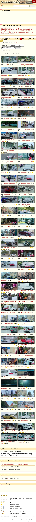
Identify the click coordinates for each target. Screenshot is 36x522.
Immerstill (20, 31)
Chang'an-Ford (8, 139)
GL (13, 290)
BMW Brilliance (5, 97)
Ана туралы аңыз (23, 32)
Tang (24, 118)
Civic (25, 215)
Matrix (26, 399)
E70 (7, 86)
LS (7, 258)
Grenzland (26, 31)
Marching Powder (27, 29)
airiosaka (15, 42)
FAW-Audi (23, 172)
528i (22, 75)
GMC (22, 194)
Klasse (32, 280)
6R (25, 248)
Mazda (3, 280)
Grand (26, 151)
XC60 (22, 442)
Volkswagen (7, 431)
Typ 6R (20, 357)
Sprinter (31, 290)
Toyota (22, 388)
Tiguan (20, 368)
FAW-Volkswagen (8, 183)
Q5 (7, 65)
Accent (7, 237)
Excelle (26, 108)
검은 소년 (3, 28)
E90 (6, 75)
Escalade (27, 129)
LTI (1, 269)
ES (9, 118)
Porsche (23, 344)
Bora (14, 183)
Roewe (2, 356)
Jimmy (25, 194)
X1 (29, 97)
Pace (27, 236)
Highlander (21, 206)
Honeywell (15, 32)
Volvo (19, 442)
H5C (5, 215)
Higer (2, 215)
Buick (5, 108)
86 (25, 388)
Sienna (26, 420)
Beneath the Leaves (7, 32)
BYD (22, 118)
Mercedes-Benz (25, 280)
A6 (26, 172)
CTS (9, 129)
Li (10, 97)
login (8, 478)
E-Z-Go (2, 172)
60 (10, 323)
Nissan (6, 334)
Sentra (26, 334)
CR (8, 226)
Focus (13, 139)
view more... (12, 33)
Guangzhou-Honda (9, 205)
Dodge (5, 150)
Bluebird (3, 163)
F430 (8, 194)
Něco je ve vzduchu (12, 31)
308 (31, 161)
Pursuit (14, 150)
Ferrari (22, 183)
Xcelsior (28, 323)
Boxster (27, 344)
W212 (19, 281)
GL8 (8, 118)
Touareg (10, 441)
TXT (6, 172)
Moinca (20, 66)
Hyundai (3, 237)
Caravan (30, 151)
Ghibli (27, 269)
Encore (8, 108)
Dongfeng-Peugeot (25, 161)
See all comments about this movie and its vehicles (15, 464)
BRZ (23, 377)
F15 (26, 86)
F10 (25, 75)
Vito (10, 312)
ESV (32, 129)
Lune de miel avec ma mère (15, 29)
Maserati (23, 269)
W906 (2, 303)
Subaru (20, 377)
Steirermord (4, 29)
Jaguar (23, 236)
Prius (8, 409)
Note (12, 345)
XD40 (31, 323)
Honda (22, 215)
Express (28, 140)
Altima (9, 334)
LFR (12, 323)
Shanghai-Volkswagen (24, 355)
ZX (24, 248)
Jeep (5, 247)
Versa (9, 345)
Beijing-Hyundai (25, 64)
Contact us (26, 516)
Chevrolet (23, 140)
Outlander (29, 312)
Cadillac (6, 129)
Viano (27, 301)
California (27, 183)
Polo (31, 355)
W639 (31, 301)
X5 (4, 86)
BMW (2, 75)
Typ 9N (3, 368)
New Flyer (6, 323)
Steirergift (3, 31)
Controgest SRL (20, 516)
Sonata (31, 64)
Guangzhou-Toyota (25, 204)
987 (31, 344)
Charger (9, 150)
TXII (4, 269)
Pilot (25, 226)
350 (5, 356)
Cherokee (12, 247)
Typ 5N (24, 368)
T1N (19, 292)
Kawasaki (20, 248)
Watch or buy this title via (7, 451)
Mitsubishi (23, 312)
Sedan (2, 141)
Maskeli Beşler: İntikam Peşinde (20, 28)
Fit (14, 205)
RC (25, 258)
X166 (15, 290)
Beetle (12, 431)
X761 (30, 236)
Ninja (28, 248)
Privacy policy (33, 516)
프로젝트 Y (9, 28)
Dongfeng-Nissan (8, 161)
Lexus (5, 258)
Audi (5, 65)
